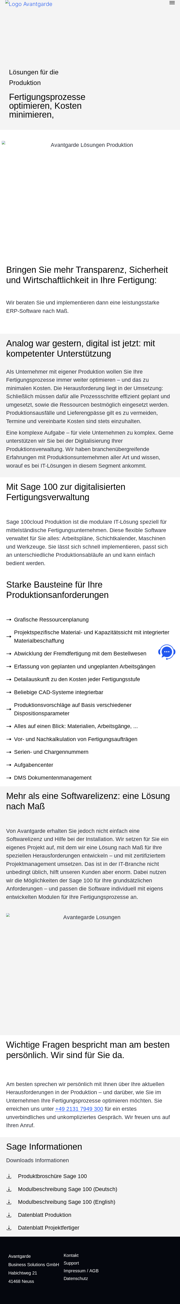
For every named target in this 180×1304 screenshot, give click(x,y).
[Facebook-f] (152, 1271)
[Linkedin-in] (166, 1271)
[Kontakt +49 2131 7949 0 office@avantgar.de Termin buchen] (167, 652)
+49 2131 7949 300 (79, 1109)
